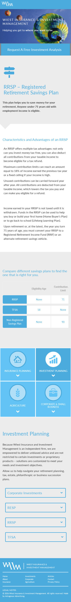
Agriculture (29, 582)
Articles (51, 576)
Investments (30, 576)
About (5, 579)
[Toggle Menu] (64, 4)
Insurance (7, 582)
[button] (35, 50)
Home (5, 576)
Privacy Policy (54, 582)
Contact (51, 579)
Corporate (29, 579)
